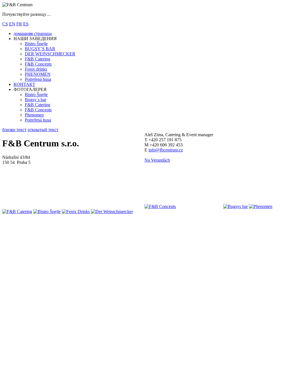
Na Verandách (157, 160)
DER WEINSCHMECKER (50, 53)
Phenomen (34, 114)
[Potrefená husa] (199, 206)
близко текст (14, 129)
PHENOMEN (38, 74)
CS (5, 23)
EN (12, 23)
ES (26, 23)
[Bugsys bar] (235, 206)
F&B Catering (37, 59)
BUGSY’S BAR (40, 48)
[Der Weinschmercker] (112, 211)
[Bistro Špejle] (47, 211)
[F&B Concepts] (160, 206)
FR (19, 23)
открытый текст (43, 129)
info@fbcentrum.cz (165, 150)
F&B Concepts (38, 64)
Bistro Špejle (36, 43)
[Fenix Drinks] (76, 211)
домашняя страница (33, 33)
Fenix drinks (36, 69)
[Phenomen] (260, 206)
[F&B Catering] (17, 211)
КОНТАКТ (24, 84)
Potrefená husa (38, 79)
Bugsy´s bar (35, 99)
